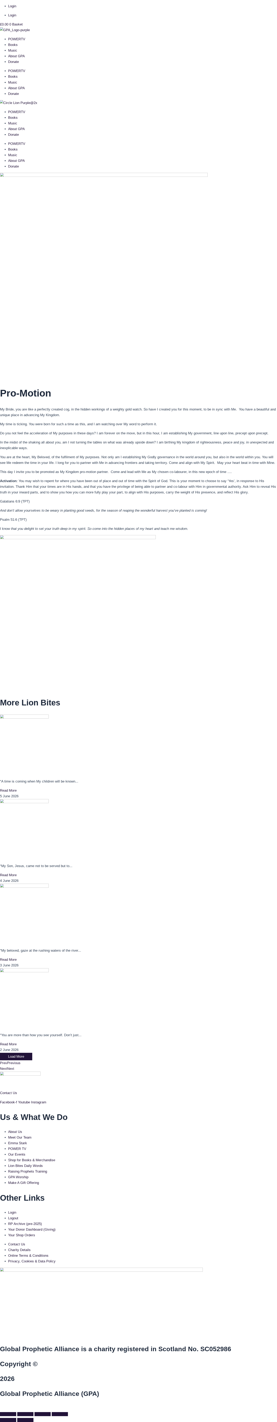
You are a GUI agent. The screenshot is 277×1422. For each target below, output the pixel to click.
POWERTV (16, 39)
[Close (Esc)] (60, 1414)
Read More (8, 790)
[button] (1, 1407)
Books (13, 45)
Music (12, 50)
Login (12, 6)
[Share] (42, 1414)
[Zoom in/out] (8, 1414)
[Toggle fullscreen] (25, 1414)
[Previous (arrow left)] (8, 1420)
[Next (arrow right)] (25, 1420)
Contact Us (8, 1093)
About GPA (16, 56)
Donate (13, 62)
